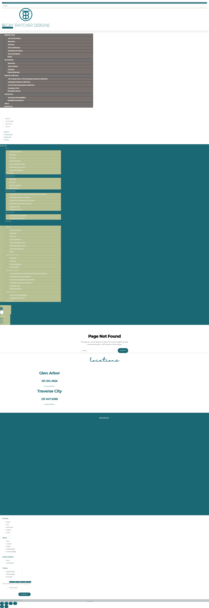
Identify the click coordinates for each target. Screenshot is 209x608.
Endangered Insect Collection (20, 197)
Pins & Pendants (14, 54)
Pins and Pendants (16, 170)
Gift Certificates (15, 161)
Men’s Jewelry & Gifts (17, 164)
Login (7, 126)
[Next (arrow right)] (6, 606)
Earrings (13, 158)
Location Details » (49, 386)
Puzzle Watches (15, 185)
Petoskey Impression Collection (21, 203)
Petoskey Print (15, 207)
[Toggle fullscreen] (6, 603)
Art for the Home (16, 151)
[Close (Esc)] (15, 603)
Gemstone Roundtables (18, 215)
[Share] (11, 603)
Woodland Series (14, 91)
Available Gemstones (16, 100)
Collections (10, 191)
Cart (4, 316)
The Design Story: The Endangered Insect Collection (28, 194)
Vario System (14, 188)
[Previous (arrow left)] (2, 606)
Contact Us (8, 106)
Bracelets (13, 155)
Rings (11, 173)
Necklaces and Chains (17, 167)
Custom (8, 221)
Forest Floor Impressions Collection (21, 85)
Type (7, 148)
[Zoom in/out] (2, 603)
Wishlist (8, 124)
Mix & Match (10, 175)
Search (3, 2)
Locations (9, 121)
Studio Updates (7, 557)
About (7, 118)
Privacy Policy (90, 601)
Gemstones (9, 212)
